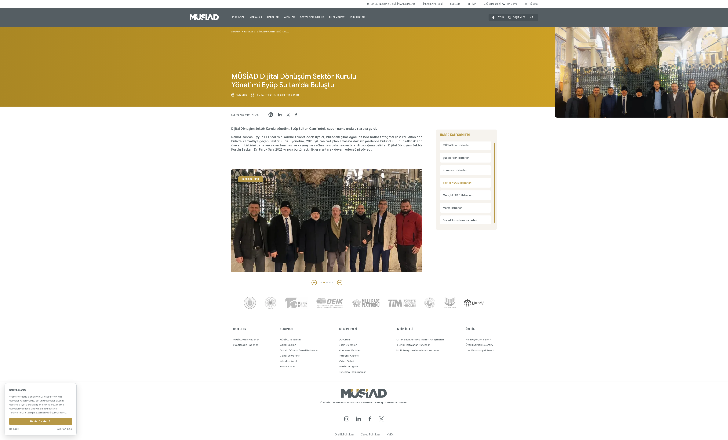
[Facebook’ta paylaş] (296, 115)
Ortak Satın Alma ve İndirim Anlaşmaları (391, 4)
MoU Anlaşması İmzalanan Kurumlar (418, 350)
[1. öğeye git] (321, 282)
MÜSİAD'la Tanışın (290, 339)
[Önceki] (314, 282)
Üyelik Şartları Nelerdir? (479, 344)
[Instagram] (346, 418)
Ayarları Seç (64, 429)
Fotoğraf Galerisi (349, 355)
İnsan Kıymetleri (432, 4)
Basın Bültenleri (348, 344)
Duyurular (345, 339)
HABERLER (273, 17)
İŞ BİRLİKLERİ (358, 17)
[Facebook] (369, 418)
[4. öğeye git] (329, 282)
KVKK (390, 434)
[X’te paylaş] (288, 115)
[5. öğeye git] (332, 282)
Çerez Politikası (370, 434)
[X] (381, 418)
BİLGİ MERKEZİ (337, 17)
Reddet (14, 429)
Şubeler (455, 4)
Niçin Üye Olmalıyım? (478, 339)
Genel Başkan (288, 344)
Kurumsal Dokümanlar (352, 372)
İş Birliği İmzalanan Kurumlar (413, 344)
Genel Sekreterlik (290, 355)
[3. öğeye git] (327, 282)
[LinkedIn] (358, 418)
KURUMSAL (238, 17)
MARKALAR (256, 17)
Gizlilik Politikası (344, 434)
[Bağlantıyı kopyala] (270, 114)
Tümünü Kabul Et (40, 421)
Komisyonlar (287, 366)
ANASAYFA (235, 32)
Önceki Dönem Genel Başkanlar (299, 350)
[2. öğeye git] (324, 282)
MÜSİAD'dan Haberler (246, 339)
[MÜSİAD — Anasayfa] (204, 17)
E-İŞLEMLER (519, 17)
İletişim (472, 4)
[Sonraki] (340, 282)
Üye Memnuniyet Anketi (480, 350)
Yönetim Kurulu (289, 361)
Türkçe (534, 4)
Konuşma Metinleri (350, 350)
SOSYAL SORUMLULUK (312, 17)
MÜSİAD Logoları (349, 366)
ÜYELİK (500, 17)
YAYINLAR (289, 17)
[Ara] (531, 17)
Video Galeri (346, 361)
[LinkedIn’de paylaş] (280, 114)
